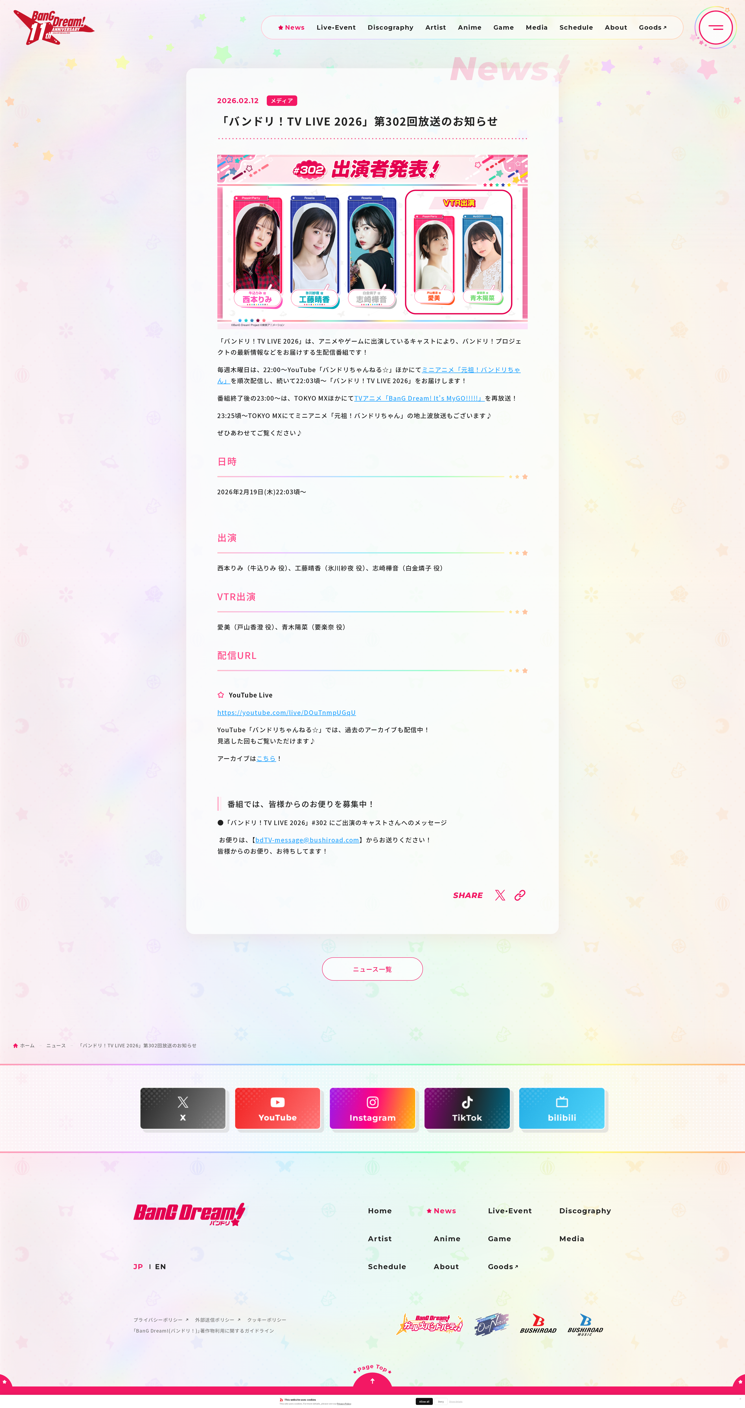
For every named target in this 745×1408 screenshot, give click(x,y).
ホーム (27, 1045)
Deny (441, 1401)
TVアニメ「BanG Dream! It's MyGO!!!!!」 (419, 397)
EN (160, 1266)
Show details (456, 1401)
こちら (266, 758)
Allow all (424, 1401)
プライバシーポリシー (158, 1319)
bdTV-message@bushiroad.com (307, 839)
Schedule (576, 27)
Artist (435, 27)
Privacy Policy (344, 1403)
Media (537, 27)
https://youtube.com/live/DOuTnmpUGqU (286, 712)
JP (138, 1266)
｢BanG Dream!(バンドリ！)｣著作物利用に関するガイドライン (203, 1330)
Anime (470, 27)
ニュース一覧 (372, 969)
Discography (391, 27)
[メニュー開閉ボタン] (716, 27)
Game (504, 27)
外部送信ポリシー (215, 1319)
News (295, 27)
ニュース (56, 1045)
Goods (650, 27)
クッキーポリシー (267, 1319)
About (616, 27)
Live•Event (336, 27)
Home (380, 1210)
